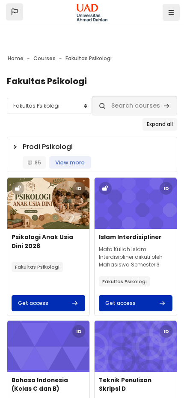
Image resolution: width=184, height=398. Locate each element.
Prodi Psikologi (48, 147)
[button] (14, 11)
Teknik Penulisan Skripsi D (125, 384)
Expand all (160, 124)
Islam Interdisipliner (130, 237)
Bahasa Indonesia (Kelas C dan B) (40, 384)
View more (70, 162)
